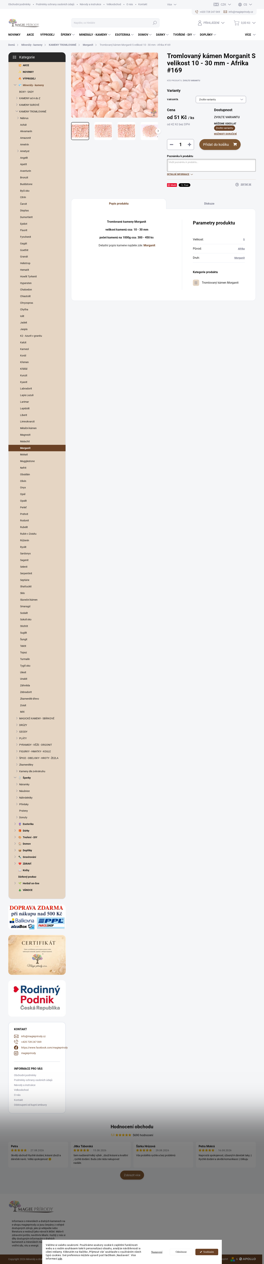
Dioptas (24, 210)
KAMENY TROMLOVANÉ (32, 111)
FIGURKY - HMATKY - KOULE (35, 751)
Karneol (24, 349)
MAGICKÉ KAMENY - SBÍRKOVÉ (36, 718)
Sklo (22, 593)
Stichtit (24, 626)
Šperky (27, 777)
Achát (23, 124)
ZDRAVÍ (27, 863)
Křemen (24, 362)
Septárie (24, 580)
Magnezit (25, 434)
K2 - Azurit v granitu (31, 335)
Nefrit (23, 467)
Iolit (22, 316)
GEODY (23, 731)
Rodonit (24, 520)
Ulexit (23, 672)
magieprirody (28, 1053)
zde (60, 1258)
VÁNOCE (28, 890)
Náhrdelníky (26, 797)
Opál (22, 494)
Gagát (23, 243)
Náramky (24, 784)
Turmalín (25, 659)
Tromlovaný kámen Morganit (220, 282)
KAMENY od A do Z (29, 98)
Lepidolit (25, 408)
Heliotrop (25, 263)
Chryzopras (26, 302)
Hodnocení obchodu (132, 1126)
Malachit (25, 441)
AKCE (26, 65)
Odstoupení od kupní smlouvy (30, 1104)
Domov (27, 843)
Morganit (25, 448)
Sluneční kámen (29, 599)
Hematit (24, 269)
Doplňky (27, 850)
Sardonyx (25, 553)
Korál (23, 355)
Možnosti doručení (225, 134)
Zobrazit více (132, 1175)
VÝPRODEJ (29, 78)
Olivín (23, 481)
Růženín (24, 540)
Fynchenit (25, 236)
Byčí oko (24, 190)
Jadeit (23, 322)
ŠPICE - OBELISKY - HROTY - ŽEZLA (38, 758)
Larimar (24, 401)
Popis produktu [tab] (119, 203)
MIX (22, 711)
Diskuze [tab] (209, 203)
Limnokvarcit (27, 421)
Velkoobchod (113, 4)
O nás (129, 4)
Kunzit (23, 375)
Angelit (24, 157)
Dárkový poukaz (27, 876)
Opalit (23, 500)
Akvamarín (26, 131)
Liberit (23, 415)
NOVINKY (28, 71)
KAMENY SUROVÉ (29, 104)
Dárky (26, 830)
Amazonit (25, 137)
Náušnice (24, 791)
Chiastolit (25, 296)
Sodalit (24, 613)
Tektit (23, 646)
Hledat (154, 22)
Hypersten (26, 283)
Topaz (23, 652)
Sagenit (24, 560)
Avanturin (25, 170)
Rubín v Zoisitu (28, 533)
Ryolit (23, 547)
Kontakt (142, 4)
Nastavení (156, 1252)
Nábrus (24, 118)
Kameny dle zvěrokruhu (32, 771)
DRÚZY (23, 725)
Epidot (23, 223)
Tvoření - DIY (30, 837)
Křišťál (23, 368)
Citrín (23, 197)
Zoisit (23, 705)
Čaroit (23, 203)
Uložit (173, 185)
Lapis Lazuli (26, 395)
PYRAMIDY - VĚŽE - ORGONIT (35, 744)
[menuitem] (15, 34)
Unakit (23, 678)
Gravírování (29, 857)
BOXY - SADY (26, 91)
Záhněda (25, 685)
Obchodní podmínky (19, 4)
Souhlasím (208, 1252)
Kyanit (23, 382)
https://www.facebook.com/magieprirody (44, 1047)
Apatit (23, 164)
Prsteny (23, 810)
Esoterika (28, 824)
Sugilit (23, 632)
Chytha (24, 309)
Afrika (241, 248)
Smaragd (25, 606)
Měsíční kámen (28, 428)
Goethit (24, 250)
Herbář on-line (31, 883)
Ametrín (24, 144)
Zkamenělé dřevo (29, 698)
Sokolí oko (25, 619)
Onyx (23, 487)
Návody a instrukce (90, 4)
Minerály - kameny (33, 85)
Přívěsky (24, 804)
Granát (24, 256)
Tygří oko (25, 665)
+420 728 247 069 (31, 1041)
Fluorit (23, 230)
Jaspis (23, 329)
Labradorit (26, 388)
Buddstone (26, 184)
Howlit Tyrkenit (28, 276)
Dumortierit (26, 217)
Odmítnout (181, 1252)
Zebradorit (26, 692)
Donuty (23, 817)
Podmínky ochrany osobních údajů (55, 4)
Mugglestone (27, 461)
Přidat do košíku (216, 144)
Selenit (23, 566)
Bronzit (24, 177)
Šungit (23, 639)
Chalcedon (26, 289)
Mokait (24, 454)
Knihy (26, 870)
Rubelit (24, 527)
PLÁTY (23, 738)
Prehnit (24, 514)
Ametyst (24, 151)
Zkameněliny (26, 764)
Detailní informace (178, 174)
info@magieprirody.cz (33, 1036)
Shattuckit (26, 586)
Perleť (23, 507)
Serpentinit (26, 573)
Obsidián (25, 474)
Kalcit (23, 342)
